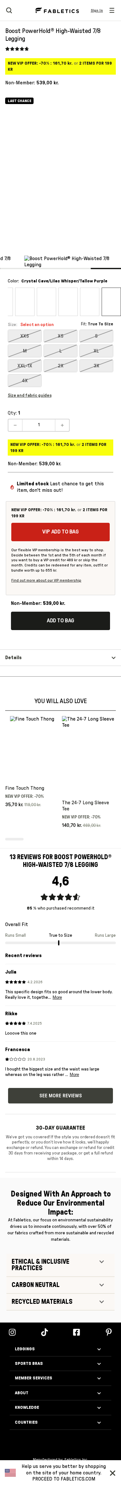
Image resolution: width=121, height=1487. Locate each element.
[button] (114, 1473)
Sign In (97, 10)
